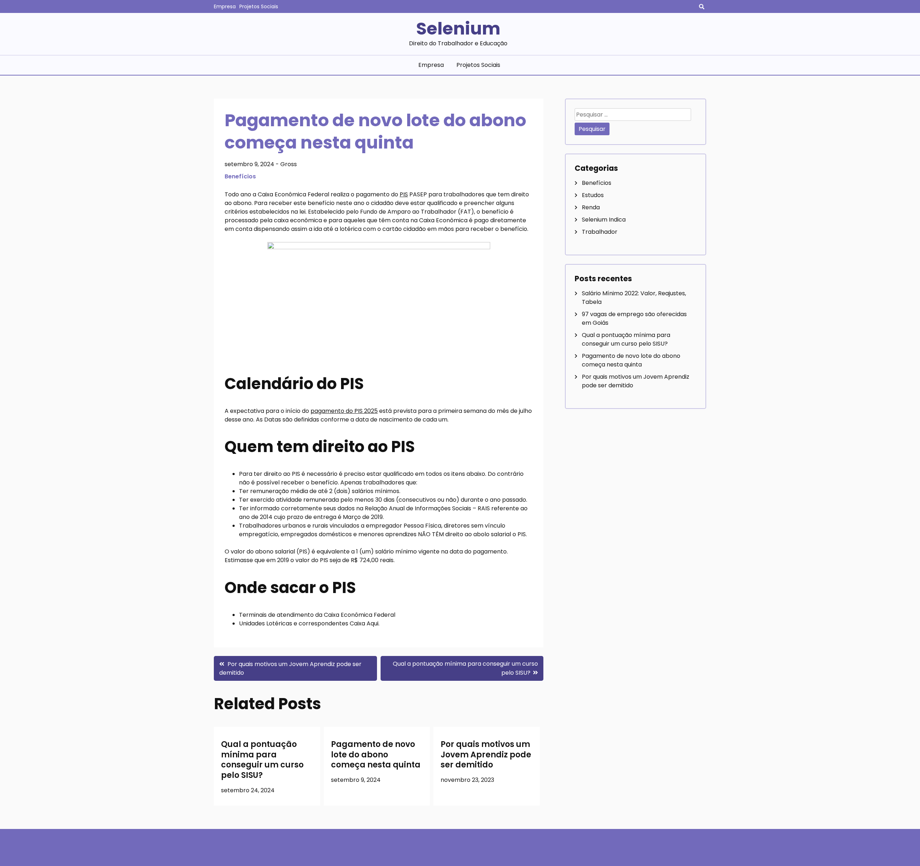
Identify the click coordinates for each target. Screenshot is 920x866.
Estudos (593, 195)
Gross (288, 164)
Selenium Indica (604, 219)
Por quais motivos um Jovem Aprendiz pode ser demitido (486, 754)
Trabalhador (599, 232)
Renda (591, 207)
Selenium (458, 29)
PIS (404, 194)
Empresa (225, 6)
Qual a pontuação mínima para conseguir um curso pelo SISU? (262, 760)
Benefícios (240, 176)
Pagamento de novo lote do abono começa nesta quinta (375, 754)
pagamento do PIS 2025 (344, 411)
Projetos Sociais (258, 6)
